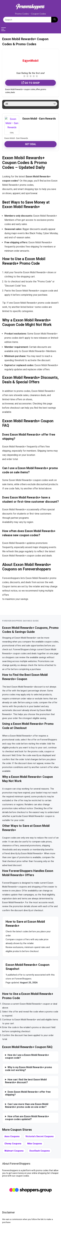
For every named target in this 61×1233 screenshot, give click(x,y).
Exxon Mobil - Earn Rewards (39, 118)
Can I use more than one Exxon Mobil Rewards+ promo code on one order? (26, 1105)
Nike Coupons (34, 1143)
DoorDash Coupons (39, 1150)
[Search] (54, 19)
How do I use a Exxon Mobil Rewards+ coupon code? (27, 1056)
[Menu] (3, 29)
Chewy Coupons (12, 1143)
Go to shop (32, 82)
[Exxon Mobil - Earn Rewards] (12, 123)
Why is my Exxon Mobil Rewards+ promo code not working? (28, 1069)
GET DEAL (30, 144)
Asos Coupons (12, 1136)
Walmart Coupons (14, 1150)
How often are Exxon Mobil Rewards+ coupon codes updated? (27, 1118)
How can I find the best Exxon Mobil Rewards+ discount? (26, 1081)
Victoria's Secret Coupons (39, 1136)
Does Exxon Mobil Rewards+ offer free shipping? (28, 1093)
